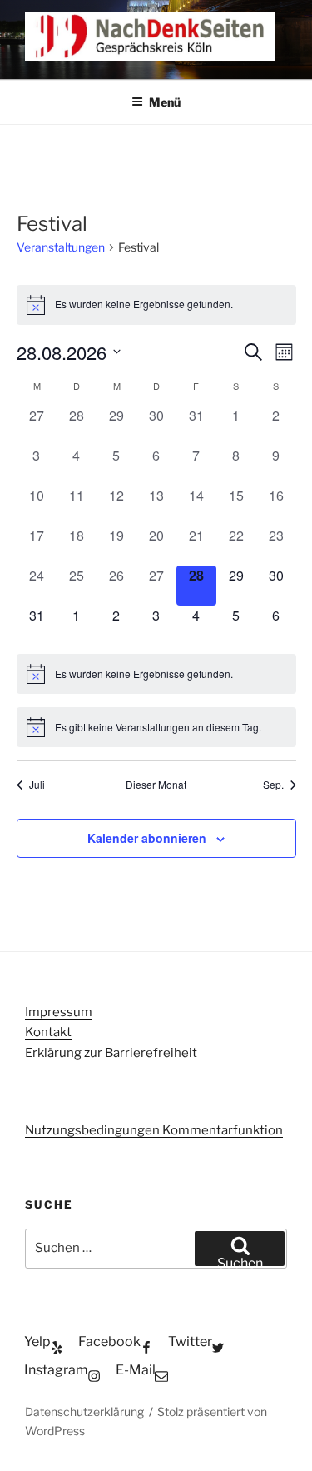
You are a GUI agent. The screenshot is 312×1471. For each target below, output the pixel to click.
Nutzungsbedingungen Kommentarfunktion (154, 1130)
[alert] (156, 305)
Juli (37, 784)
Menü (165, 102)
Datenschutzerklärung (84, 1411)
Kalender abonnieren (146, 838)
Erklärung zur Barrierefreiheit (111, 1052)
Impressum (58, 1012)
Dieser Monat (156, 784)
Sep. (273, 784)
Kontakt (48, 1032)
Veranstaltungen (61, 247)
